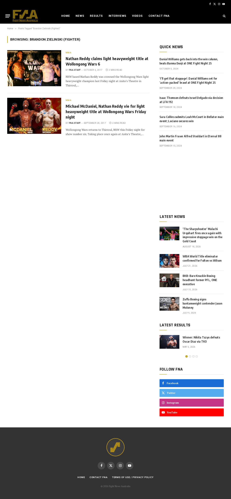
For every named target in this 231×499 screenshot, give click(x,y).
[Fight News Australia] (25, 16)
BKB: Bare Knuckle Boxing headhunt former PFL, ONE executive (200, 280)
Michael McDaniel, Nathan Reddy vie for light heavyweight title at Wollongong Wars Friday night (106, 111)
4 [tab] (197, 356)
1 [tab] (186, 356)
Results (96, 15)
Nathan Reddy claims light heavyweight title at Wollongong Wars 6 (107, 61)
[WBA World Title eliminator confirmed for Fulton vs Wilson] (169, 261)
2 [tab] (190, 356)
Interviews (118, 15)
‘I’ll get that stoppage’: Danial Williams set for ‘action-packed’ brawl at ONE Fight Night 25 (188, 80)
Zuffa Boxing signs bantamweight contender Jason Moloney (202, 303)
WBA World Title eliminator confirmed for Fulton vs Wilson (202, 258)
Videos (137, 15)
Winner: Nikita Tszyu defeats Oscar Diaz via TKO (201, 339)
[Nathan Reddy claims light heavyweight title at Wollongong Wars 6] (34, 68)
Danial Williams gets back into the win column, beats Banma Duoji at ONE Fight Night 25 (189, 61)
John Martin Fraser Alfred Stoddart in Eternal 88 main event (190, 138)
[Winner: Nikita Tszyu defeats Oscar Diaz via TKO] (169, 342)
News (80, 15)
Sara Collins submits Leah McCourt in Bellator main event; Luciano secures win (192, 119)
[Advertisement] (192, 181)
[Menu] (7, 16)
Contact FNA (159, 15)
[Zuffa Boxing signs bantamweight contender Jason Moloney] (169, 304)
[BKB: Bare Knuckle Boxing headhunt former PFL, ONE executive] (169, 280)
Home (65, 15)
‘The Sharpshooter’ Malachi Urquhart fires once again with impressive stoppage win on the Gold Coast (203, 235)
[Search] (224, 16)
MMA (68, 52)
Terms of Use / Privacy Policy (133, 477)
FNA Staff (74, 70)
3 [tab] (193, 356)
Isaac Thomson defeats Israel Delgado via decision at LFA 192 (191, 100)
